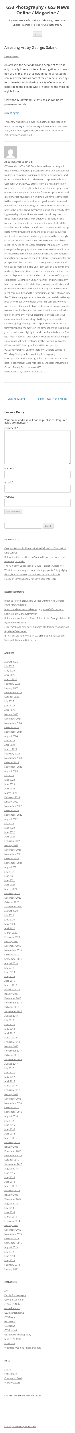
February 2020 (12, 937)
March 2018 (10, 1037)
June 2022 (9, 827)
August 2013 (11, 1247)
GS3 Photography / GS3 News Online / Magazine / (37, 10)
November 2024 (13, 723)
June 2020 (9, 919)
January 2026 (11, 688)
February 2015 (12, 1190)
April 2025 (9, 709)
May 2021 (9, 880)
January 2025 (11, 714)
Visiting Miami (14, 398)
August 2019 (11, 963)
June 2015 (9, 1173)
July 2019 (9, 967)
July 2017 (9, 1068)
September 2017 (13, 1059)
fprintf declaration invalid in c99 (21, 635)
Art (6, 1290)
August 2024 (11, 736)
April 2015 (9, 1181)
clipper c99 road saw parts (18, 626)
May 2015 (9, 1177)
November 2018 (13, 1002)
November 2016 (13, 1103)
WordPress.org (12, 1382)
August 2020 (11, 910)
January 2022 (11, 845)
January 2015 (11, 1194)
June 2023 (9, 779)
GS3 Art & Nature (13, 1304)
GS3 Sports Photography (17, 1334)
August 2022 (11, 819)
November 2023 (13, 758)
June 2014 (9, 1212)
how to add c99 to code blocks (20, 609)
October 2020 (11, 902)
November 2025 (13, 692)
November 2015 (13, 1155)
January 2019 (11, 993)
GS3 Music (9, 1321)
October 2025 (11, 696)
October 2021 (11, 858)
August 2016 (11, 1116)
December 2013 (12, 1229)
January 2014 (11, 1225)
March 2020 (10, 932)
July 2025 (9, 701)
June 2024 (9, 740)
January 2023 (11, 801)
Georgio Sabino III (40, 121)
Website (9, 496)
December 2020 (12, 897)
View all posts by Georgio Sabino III (24, 371)
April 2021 (9, 884)
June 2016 (9, 1124)
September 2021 (13, 862)
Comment (11, 428)
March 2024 (10, 749)
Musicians (9, 1343)
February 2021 (12, 893)
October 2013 (11, 1238)
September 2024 (13, 731)
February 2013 (12, 1264)
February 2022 (12, 841)
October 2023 (11, 762)
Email (8, 482)
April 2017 (9, 1081)
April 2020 (9, 928)
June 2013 (9, 1256)
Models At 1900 (12, 1339)
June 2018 (9, 1024)
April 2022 (9, 836)
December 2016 (12, 1098)
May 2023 (9, 784)
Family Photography (15, 1295)
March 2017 (10, 1085)
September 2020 (13, 906)
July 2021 (9, 871)
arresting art (19, 126)
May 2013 (9, 1260)
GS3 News (9, 1325)
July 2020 (9, 915)
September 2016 (13, 1111)
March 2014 (10, 1216)
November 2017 (13, 1050)
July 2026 (9, 666)
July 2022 (9, 823)
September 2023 (13, 766)
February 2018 (12, 1041)
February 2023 (12, 797)
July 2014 (9, 1207)
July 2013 (9, 1251)
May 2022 (9, 832)
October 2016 (11, 1107)
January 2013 (11, 1269)
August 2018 (11, 1015)
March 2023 (10, 792)
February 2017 (12, 1090)
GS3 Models (10, 1317)
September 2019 (13, 958)
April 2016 (9, 1133)
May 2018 (9, 1028)
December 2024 (12, 718)
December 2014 (12, 1199)
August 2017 (11, 1063)
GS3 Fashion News (14, 1312)
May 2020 (9, 924)
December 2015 (12, 1151)
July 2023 (9, 775)
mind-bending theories (22, 130)
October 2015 (11, 1159)
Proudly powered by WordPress (20, 1426)
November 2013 (13, 1234)
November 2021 (13, 854)
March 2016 (10, 1138)
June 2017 (9, 1072)
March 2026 (10, 679)
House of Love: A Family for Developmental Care (30, 578)
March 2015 (10, 1186)
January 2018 (11, 1046)
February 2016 (12, 1142)
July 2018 (9, 1020)
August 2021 (11, 867)
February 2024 (12, 753)
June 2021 (9, 875)
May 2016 (9, 1129)
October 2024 (11, 727)
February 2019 (12, 989)
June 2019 (9, 972)
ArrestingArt (11, 113)
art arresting (33, 126)
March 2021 (10, 889)
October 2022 (11, 810)
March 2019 (10, 985)
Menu (37, 34)
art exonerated (49, 126)
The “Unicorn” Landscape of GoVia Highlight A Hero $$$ (34, 565)
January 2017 (11, 1094)
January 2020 (11, 941)
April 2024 (9, 744)
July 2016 (9, 1120)
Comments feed (13, 1378)
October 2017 (11, 1055)
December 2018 (12, 998)
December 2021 (12, 849)
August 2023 (11, 771)
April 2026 (9, 675)
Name (9, 468)
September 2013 (13, 1242)
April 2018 (9, 1033)
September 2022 (13, 814)
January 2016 (11, 1146)
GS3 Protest (10, 1330)
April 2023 (9, 788)
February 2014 (12, 1221)
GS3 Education (12, 1308)
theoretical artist (45, 130)
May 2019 (9, 976)
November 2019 (13, 950)
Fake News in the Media (54, 398)
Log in (7, 1369)
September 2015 (13, 1164)
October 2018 (11, 1007)
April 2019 (9, 980)
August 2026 (11, 661)
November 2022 (13, 806)
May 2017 (9, 1076)
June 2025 (9, 705)
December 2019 (12, 945)
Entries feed (10, 1373)
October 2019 (11, 954)
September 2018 (13, 1011)
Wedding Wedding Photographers (22, 1347)
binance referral (12, 600)
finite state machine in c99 (18, 618)
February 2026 (12, 683)
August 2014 (11, 1203)
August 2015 (11, 1168)
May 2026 (9, 670)
